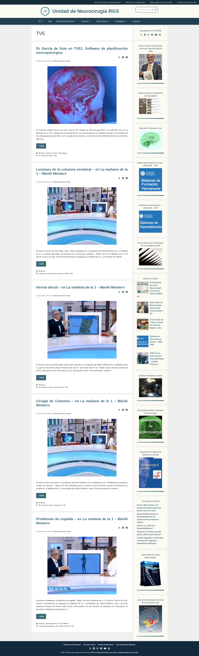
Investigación (120, 21)
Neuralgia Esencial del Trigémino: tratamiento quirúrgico (150, 540)
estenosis (57, 505)
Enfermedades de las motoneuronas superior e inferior (148, 519)
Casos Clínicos (102, 21)
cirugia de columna (46, 273)
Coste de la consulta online (187, 2)
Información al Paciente (65, 21)
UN (39, 21)
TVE (55, 156)
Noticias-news (51, 153)
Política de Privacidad (72, 645)
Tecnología (62, 153)
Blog (50, 21)
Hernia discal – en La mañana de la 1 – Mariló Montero (80, 287)
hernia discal (59, 387)
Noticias (42, 153)
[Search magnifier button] (155, 9)
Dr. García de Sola (46, 156)
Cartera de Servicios (106, 645)
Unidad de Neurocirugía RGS (85, 11)
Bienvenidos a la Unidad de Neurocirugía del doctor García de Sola (149, 508)
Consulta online (89, 645)
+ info (41, 146)
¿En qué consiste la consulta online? (107, 2)
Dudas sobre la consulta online (161, 2)
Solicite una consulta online (135, 2)
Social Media (63, 623)
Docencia (85, 21)
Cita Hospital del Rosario (125, 645)
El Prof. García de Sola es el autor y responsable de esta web (114, 652)
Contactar (136, 21)
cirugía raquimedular (47, 626)
